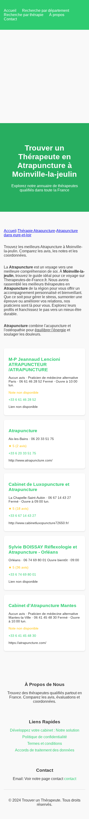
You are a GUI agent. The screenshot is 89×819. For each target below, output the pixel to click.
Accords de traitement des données (44, 750)
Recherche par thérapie (23, 15)
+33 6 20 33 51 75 (22, 453)
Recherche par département (45, 11)
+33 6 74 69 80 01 (22, 574)
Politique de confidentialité (44, 737)
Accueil (10, 11)
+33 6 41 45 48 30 (22, 636)
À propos (56, 15)
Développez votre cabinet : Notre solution (44, 730)
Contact (10, 19)
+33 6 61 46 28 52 (22, 399)
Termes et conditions (44, 743)
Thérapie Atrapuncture (36, 231)
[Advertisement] (44, 76)
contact (70, 779)
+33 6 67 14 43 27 (22, 515)
